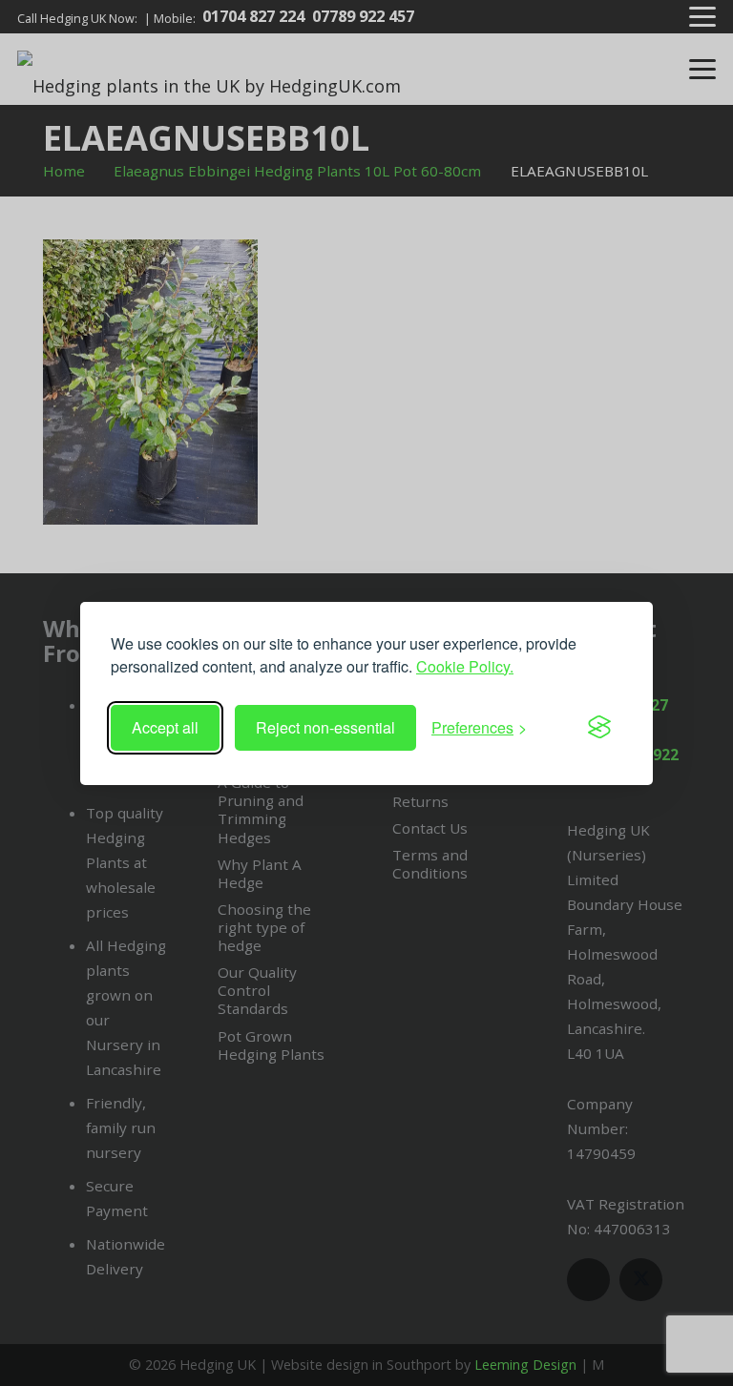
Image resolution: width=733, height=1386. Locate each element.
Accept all (165, 727)
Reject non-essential (325, 727)
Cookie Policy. (464, 666)
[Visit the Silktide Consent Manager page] (599, 728)
